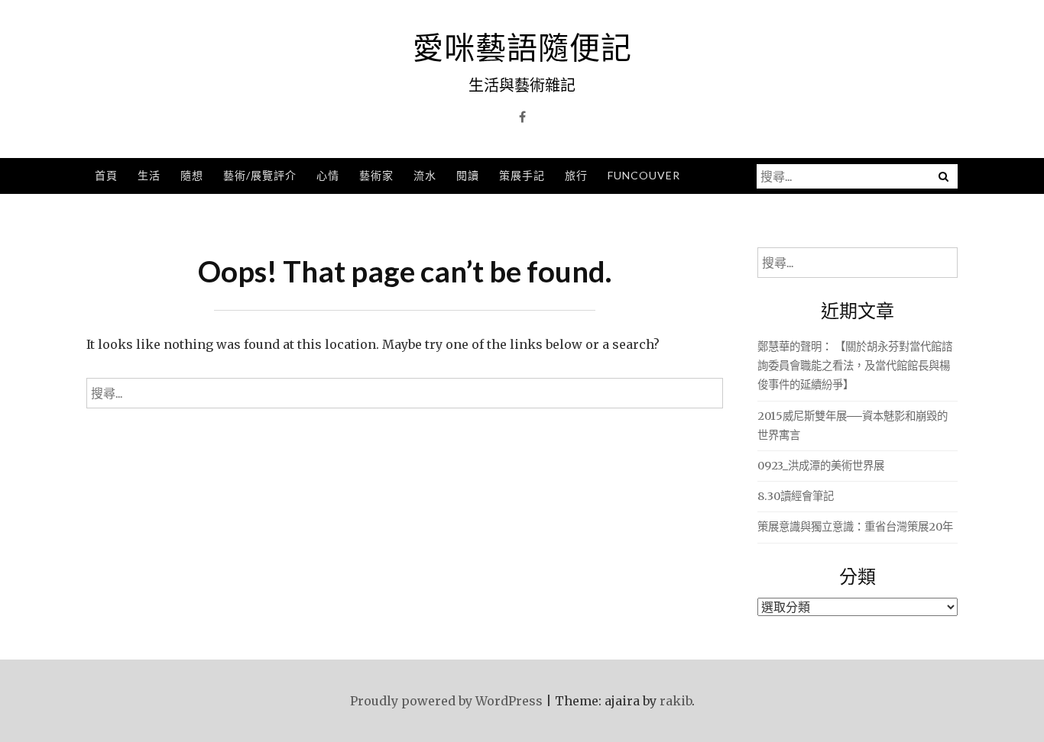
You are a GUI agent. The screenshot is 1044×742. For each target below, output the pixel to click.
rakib (676, 700)
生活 (149, 175)
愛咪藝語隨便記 (522, 47)
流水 (424, 175)
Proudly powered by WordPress (446, 700)
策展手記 (522, 175)
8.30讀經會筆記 (795, 496)
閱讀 (467, 175)
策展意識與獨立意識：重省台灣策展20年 (855, 527)
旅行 (576, 175)
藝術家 (376, 175)
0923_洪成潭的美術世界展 (820, 466)
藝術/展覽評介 (260, 175)
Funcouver (644, 175)
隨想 (191, 175)
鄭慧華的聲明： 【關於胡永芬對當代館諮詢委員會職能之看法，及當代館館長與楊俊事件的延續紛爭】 (854, 366)
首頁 (106, 175)
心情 (327, 175)
